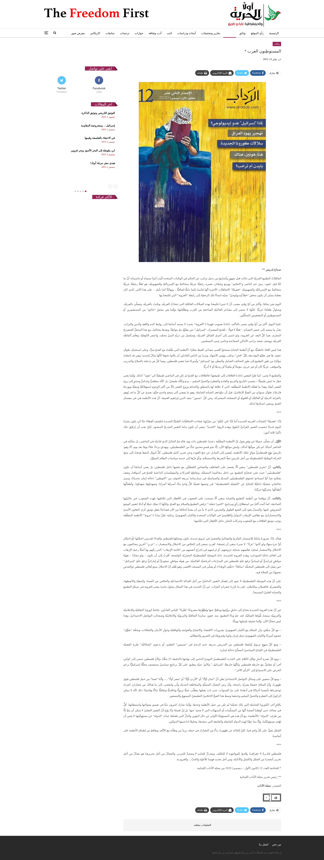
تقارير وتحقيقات (210, 33)
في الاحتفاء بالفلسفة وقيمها (100, 138)
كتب (169, 33)
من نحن (276, 844)
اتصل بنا (263, 844)
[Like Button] (275, 797)
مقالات (230, 33)
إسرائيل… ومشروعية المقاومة (98, 125)
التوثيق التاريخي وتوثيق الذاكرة (98, 113)
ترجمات (124, 33)
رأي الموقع (257, 33)
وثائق (242, 33)
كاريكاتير (95, 33)
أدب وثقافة (155, 33)
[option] (80, 140)
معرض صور (78, 33)
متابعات (110, 33)
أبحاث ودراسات (186, 33)
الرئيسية (274, 33)
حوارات (139, 33)
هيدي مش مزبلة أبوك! (102, 163)
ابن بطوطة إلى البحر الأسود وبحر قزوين (93, 150)
